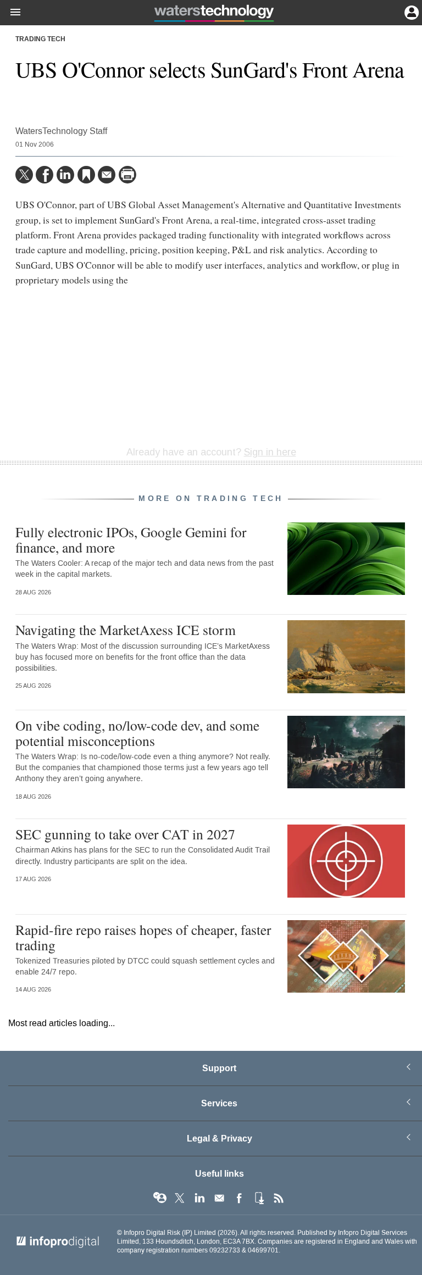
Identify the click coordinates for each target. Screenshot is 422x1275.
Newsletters (219, 1198)
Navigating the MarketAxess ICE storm (125, 629)
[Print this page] (127, 174)
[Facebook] (44, 174)
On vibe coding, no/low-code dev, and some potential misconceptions (137, 732)
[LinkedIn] (65, 174)
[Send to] (106, 174)
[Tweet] (24, 174)
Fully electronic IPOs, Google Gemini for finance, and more (131, 539)
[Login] (410, 11)
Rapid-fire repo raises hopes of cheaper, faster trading (143, 937)
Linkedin (199, 1198)
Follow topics (159, 1198)
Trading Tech (40, 39)
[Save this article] (86, 174)
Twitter (179, 1198)
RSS (278, 1198)
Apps (258, 1198)
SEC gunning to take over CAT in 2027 (125, 834)
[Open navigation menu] (10, 12)
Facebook (239, 1198)
